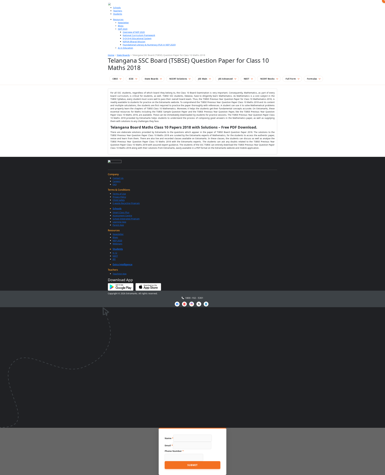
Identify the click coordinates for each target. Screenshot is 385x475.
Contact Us (118, 178)
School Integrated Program (126, 218)
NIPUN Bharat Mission (134, 41)
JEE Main (202, 78)
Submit (192, 465)
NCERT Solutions (178, 78)
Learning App (119, 221)
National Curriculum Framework (139, 35)
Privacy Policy (119, 196)
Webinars (117, 243)
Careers (116, 181)
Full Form (291, 78)
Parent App (118, 225)
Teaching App (119, 273)
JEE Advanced (225, 78)
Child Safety (119, 200)
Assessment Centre (122, 215)
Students (117, 13)
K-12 (115, 252)
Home (111, 55)
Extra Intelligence (122, 264)
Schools (117, 7)
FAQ (115, 184)
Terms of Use (119, 193)
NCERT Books (267, 78)
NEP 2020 (122, 29)
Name (169, 438)
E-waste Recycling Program (126, 203)
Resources (118, 19)
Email (169, 445)
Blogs (120, 25)
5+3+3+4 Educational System (137, 38)
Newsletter (123, 22)
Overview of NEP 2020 (134, 32)
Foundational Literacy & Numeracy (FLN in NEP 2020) (149, 44)
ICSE (131, 78)
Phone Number (174, 450)
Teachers (117, 10)
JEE (114, 259)
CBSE (115, 78)
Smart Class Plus (121, 212)
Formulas (312, 78)
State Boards (123, 55)
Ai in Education (125, 47)
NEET (246, 78)
